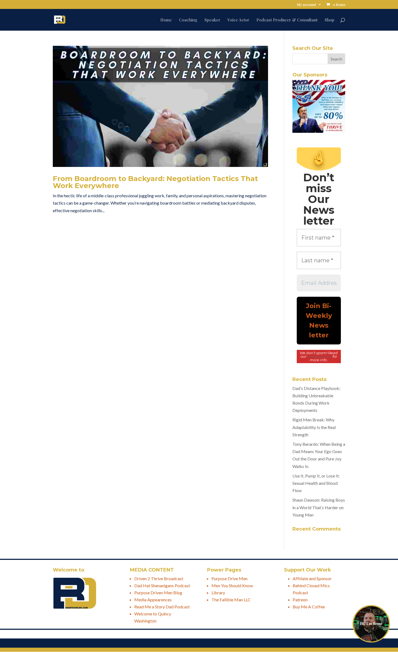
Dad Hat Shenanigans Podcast (162, 585)
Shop (329, 20)
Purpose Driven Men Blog (158, 592)
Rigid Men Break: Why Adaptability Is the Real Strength (314, 427)
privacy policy (319, 356)
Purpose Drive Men (229, 578)
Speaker (212, 20)
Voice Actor (238, 20)
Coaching (188, 20)
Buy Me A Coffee (309, 606)
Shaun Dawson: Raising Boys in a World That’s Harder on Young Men (318, 507)
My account (306, 5)
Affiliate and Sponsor (312, 578)
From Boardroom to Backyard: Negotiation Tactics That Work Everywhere (155, 182)
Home (166, 20)
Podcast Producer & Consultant (287, 20)
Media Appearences (153, 599)
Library (218, 592)
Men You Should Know (232, 585)
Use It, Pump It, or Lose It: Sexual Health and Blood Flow (316, 483)
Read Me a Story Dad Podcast (162, 606)
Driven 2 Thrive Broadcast (158, 578)
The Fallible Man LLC (231, 599)
